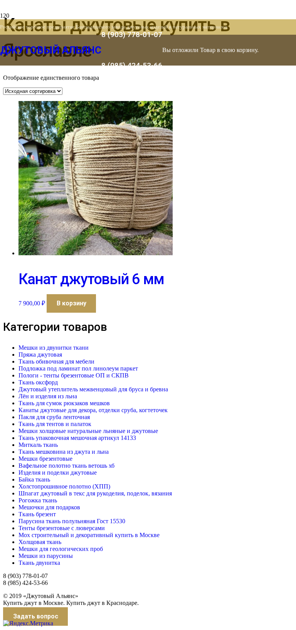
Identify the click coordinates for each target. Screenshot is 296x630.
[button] (71, 303)
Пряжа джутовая (40, 354)
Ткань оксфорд (38, 382)
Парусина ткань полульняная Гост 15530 (71, 521)
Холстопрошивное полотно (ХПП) (64, 486)
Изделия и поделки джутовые (57, 472)
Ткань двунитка (39, 562)
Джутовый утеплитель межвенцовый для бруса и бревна (93, 389)
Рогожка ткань (37, 500)
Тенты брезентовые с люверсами (61, 528)
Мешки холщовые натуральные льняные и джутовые (88, 431)
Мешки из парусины (45, 556)
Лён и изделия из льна (47, 396)
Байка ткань (34, 479)
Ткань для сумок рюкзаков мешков (64, 403)
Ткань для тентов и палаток (54, 424)
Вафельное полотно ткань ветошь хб (66, 465)
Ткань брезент (37, 514)
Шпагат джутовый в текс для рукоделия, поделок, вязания (95, 493)
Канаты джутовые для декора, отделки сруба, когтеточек (93, 410)
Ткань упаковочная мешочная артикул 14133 (77, 438)
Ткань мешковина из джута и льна (63, 451)
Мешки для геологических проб (60, 549)
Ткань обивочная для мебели (56, 361)
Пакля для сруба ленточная (54, 417)
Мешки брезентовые (45, 458)
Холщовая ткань (39, 542)
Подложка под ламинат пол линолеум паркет (78, 368)
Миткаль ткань (38, 444)
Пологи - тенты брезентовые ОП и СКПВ (73, 375)
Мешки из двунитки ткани (53, 347)
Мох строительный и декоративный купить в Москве (89, 535)
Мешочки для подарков (49, 507)
